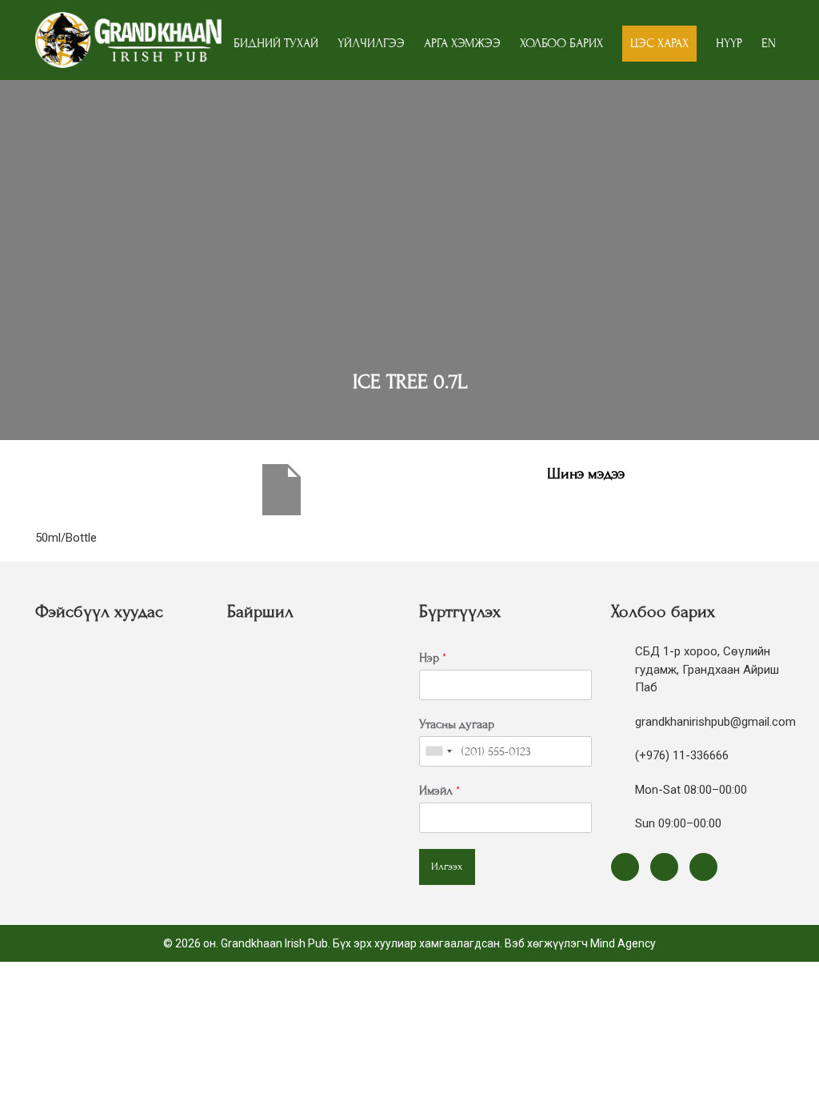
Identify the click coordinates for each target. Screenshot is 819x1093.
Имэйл (439, 790)
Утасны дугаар (456, 724)
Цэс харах (659, 43)
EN (768, 43)
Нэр (432, 658)
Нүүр (729, 43)
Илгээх (447, 866)
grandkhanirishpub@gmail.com (715, 722)
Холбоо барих (561, 43)
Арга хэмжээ (462, 43)
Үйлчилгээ (371, 43)
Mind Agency (623, 943)
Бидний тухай (276, 43)
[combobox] (438, 751)
